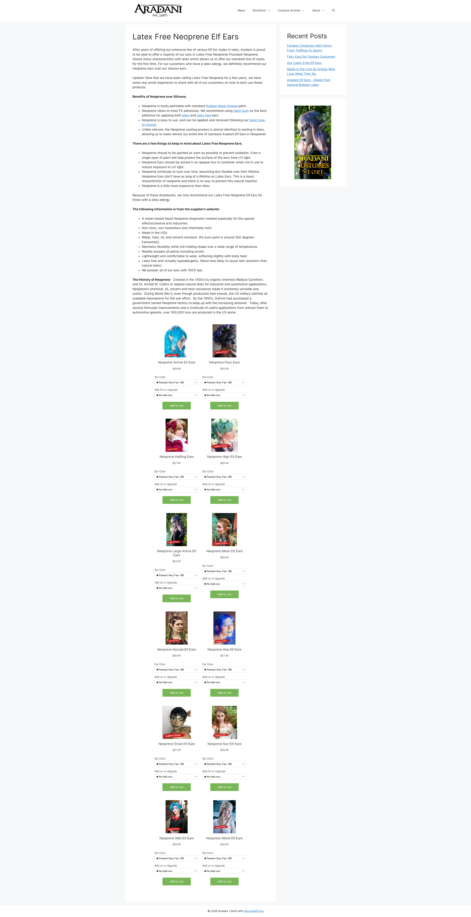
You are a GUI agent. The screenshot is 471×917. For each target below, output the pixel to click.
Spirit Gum (241, 111)
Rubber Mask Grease (222, 106)
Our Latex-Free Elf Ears (304, 63)
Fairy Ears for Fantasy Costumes (311, 56)
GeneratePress (254, 911)
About (316, 10)
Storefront (259, 10)
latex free (204, 115)
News (241, 10)
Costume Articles (289, 10)
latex (185, 115)
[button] (333, 10)
